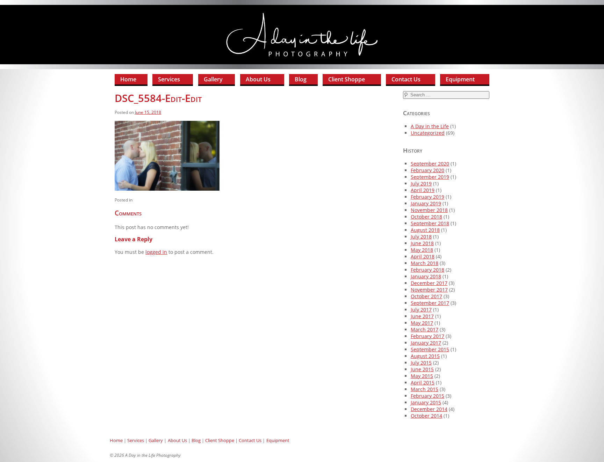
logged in (156, 252)
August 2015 (425, 356)
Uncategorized (428, 133)
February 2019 (427, 196)
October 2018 (426, 216)
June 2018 (422, 243)
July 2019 (421, 183)
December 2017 (429, 283)
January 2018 (426, 276)
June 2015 (422, 369)
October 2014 (426, 415)
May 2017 (422, 323)
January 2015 (426, 402)
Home (128, 79)
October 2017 (426, 296)
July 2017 (421, 309)
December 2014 (429, 409)
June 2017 (422, 316)
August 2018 (425, 230)
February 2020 (427, 170)
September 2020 (430, 163)
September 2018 (430, 223)
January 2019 (426, 203)
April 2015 (422, 382)
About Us (258, 79)
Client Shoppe (346, 79)
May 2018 (422, 250)
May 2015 (422, 376)
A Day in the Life (430, 126)
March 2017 (424, 329)
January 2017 (426, 342)
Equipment (460, 79)
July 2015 (421, 362)
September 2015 (430, 349)
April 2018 (422, 256)
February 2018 (427, 269)
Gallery (213, 79)
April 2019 (422, 190)
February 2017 (427, 336)
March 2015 (424, 389)
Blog (301, 79)
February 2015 (427, 396)
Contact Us (405, 79)
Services (169, 79)
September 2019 (430, 177)
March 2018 (424, 263)
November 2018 (429, 210)
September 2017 (430, 303)
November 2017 (429, 289)
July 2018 (421, 236)
